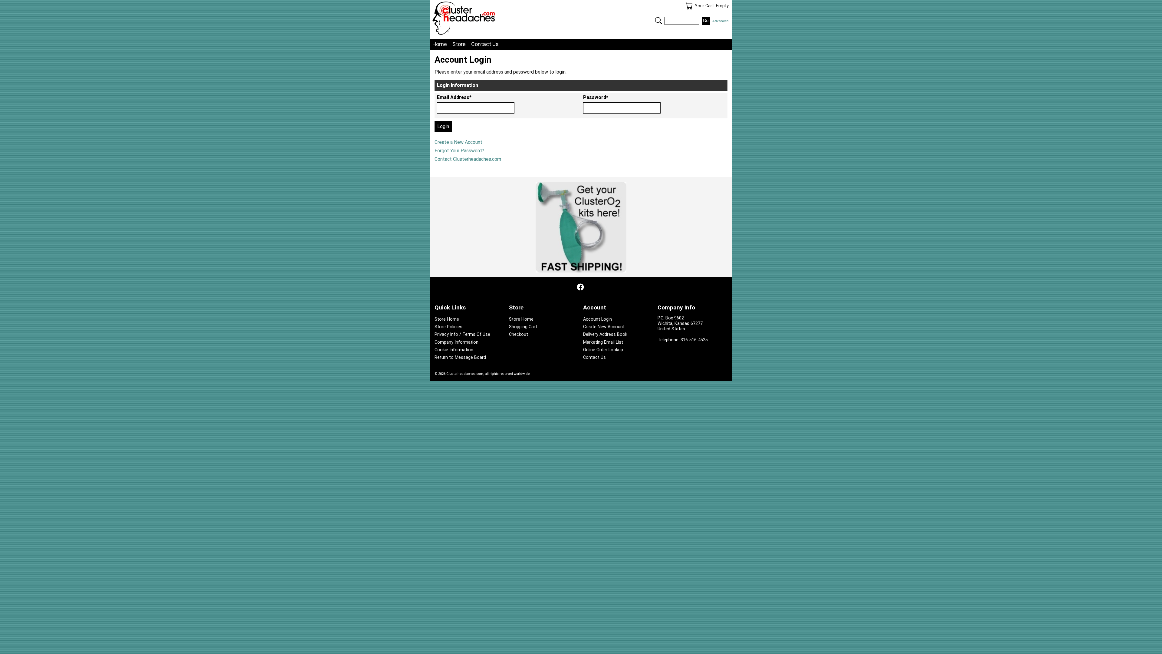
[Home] (506, 18)
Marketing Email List (603, 342)
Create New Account (604, 326)
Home (439, 44)
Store (459, 44)
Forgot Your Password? (459, 151)
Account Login (597, 319)
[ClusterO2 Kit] (581, 227)
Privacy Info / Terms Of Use (462, 334)
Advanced (720, 21)
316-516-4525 (694, 339)
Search (658, 20)
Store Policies (448, 326)
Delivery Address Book (605, 334)
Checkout (518, 334)
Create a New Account (458, 142)
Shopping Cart (523, 326)
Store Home (447, 319)
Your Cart (689, 6)
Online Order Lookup (603, 349)
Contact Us (485, 44)
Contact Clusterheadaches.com (468, 159)
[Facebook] (580, 287)
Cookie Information (454, 349)
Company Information (456, 342)
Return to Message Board (460, 357)
